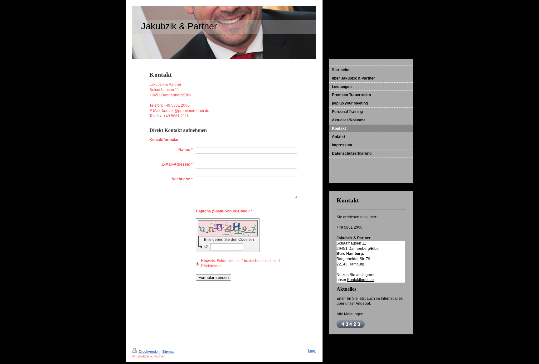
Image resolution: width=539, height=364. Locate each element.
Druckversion (149, 351)
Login (312, 350)
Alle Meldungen (350, 314)
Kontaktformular (360, 280)
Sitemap (168, 351)
